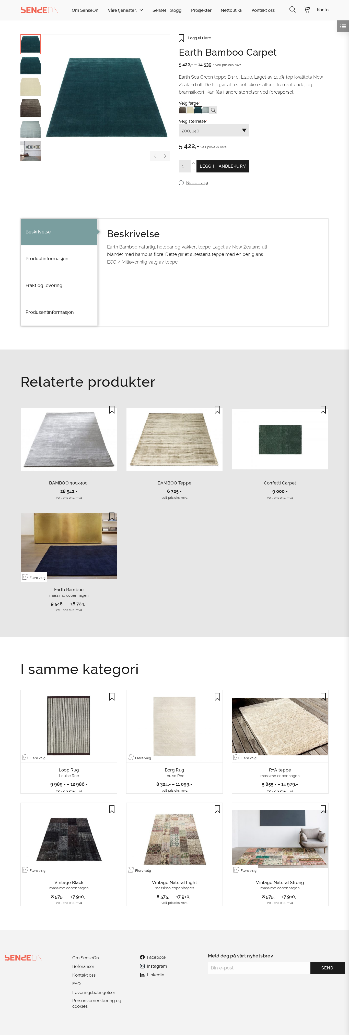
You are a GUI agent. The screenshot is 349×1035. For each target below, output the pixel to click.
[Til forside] (39, 10)
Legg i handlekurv (223, 166)
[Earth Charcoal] (183, 110)
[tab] (59, 232)
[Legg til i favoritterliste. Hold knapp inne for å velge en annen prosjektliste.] (112, 409)
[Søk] (292, 10)
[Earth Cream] (190, 110)
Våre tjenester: (122, 10)
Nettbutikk (231, 10)
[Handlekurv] (307, 10)
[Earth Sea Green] (198, 110)
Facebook (156, 957)
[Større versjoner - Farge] (213, 110)
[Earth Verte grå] (206, 110)
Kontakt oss (263, 10)
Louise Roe (69, 776)
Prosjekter (201, 10)
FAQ (76, 983)
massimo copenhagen (69, 595)
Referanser (83, 966)
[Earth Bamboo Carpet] (106, 97)
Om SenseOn (85, 10)
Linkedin (155, 974)
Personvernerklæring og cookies (96, 1003)
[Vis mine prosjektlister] (343, 26)
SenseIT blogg (167, 10)
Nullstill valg (197, 182)
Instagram (157, 966)
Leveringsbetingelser (93, 992)
